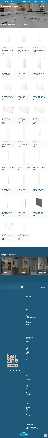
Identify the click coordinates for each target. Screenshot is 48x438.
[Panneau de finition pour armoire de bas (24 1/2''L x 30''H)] (8, 39)
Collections (5, 21)
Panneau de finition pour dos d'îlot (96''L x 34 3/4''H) (39, 120)
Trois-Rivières (27, 378)
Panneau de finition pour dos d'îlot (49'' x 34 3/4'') (7, 236)
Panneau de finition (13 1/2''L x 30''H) (23, 74)
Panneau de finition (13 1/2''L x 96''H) (7, 190)
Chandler (28, 375)
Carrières (28, 426)
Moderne (28, 339)
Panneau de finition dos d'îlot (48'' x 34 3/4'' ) (23, 97)
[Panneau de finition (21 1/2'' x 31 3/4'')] (39, 133)
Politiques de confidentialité (32, 428)
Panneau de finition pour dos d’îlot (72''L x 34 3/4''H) (8, 120)
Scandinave (28, 338)
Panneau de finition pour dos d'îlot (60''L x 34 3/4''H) (39, 97)
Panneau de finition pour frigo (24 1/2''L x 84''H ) (7, 143)
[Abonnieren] (22, 287)
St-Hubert (28, 300)
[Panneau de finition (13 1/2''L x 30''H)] (24, 63)
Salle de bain (27, 311)
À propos (35, 1)
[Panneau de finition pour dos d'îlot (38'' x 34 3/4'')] (39, 203)
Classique (28, 335)
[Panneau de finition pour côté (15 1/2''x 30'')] (24, 226)
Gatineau (28, 373)
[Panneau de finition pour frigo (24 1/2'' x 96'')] (8, 203)
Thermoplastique (29, 359)
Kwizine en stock (5, 47)
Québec (27, 374)
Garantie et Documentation (29, 417)
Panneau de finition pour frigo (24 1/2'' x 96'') (7, 213)
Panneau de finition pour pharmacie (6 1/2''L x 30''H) (8, 167)
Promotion (28, 419)
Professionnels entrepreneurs (29, 396)
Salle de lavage (27, 315)
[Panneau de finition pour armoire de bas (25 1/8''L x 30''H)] (39, 39)
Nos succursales (42, 1)
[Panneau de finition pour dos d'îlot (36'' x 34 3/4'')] (8, 87)
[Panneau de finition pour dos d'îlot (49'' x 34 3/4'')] (8, 226)
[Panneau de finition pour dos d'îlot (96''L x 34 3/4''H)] (39, 110)
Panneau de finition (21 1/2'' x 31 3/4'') (38, 143)
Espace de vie (27, 319)
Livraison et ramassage (28, 392)
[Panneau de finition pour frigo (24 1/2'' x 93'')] (39, 179)
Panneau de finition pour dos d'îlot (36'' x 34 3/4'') (7, 97)
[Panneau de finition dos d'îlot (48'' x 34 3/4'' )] (24, 87)
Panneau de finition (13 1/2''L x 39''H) (23, 190)
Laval (27, 298)
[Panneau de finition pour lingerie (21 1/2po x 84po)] (39, 156)
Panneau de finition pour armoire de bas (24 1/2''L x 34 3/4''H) (24, 50)
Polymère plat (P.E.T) (28, 357)
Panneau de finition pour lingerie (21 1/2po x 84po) (39, 167)
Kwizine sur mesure (27, 1)
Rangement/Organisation (31, 317)
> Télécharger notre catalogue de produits (28, 323)
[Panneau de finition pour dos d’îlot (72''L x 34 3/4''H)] (8, 110)
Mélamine (28, 361)
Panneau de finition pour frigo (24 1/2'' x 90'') (23, 143)
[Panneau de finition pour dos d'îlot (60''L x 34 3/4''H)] (39, 87)
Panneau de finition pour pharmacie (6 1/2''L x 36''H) (24, 167)
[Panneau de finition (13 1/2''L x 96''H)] (8, 179)
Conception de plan (28, 389)
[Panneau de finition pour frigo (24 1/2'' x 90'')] (24, 133)
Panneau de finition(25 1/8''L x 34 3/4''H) (7, 74)
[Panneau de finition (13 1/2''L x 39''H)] (24, 179)
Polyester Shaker (28, 352)
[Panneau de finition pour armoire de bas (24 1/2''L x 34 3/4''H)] (24, 39)
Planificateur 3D (28, 411)
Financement (28, 394)
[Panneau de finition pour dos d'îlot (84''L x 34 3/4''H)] (24, 110)
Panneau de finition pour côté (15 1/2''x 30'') (23, 236)
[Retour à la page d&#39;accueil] (1, 21)
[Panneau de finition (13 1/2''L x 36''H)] (39, 63)
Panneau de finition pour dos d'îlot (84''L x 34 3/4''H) (24, 120)
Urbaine (27, 341)
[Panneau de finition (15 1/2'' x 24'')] (24, 203)
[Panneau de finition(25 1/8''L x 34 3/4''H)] (8, 63)
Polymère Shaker (28, 354)
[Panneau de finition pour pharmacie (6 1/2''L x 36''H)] (24, 156)
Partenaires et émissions (31, 427)
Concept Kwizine (29, 424)
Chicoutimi (28, 379)
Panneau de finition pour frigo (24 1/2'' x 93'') (38, 190)
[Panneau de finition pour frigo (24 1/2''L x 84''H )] (8, 133)
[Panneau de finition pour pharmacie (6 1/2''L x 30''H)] (8, 156)
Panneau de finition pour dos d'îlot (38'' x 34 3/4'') (38, 213)
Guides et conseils (28, 414)
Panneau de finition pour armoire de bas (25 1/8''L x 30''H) (39, 50)
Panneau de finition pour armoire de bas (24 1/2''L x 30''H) (8, 50)
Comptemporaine (29, 337)
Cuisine (27, 309)
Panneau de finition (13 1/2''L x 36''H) (38, 74)
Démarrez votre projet (28, 408)
